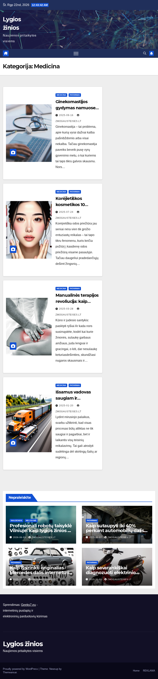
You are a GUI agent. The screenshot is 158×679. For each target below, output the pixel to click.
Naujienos (16, 520)
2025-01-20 (66, 405)
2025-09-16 (66, 115)
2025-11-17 (96, 537)
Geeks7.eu (28, 604)
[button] (144, 53)
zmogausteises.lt (44, 537)
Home (136, 670)
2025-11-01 (96, 579)
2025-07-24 (66, 212)
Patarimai (75, 95)
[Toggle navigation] (76, 53)
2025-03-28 (66, 308)
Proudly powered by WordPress (21, 668)
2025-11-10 (19, 579)
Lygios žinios (23, 644)
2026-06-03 (20, 537)
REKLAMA (149, 670)
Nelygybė (31, 520)
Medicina (61, 95)
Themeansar (10, 672)
